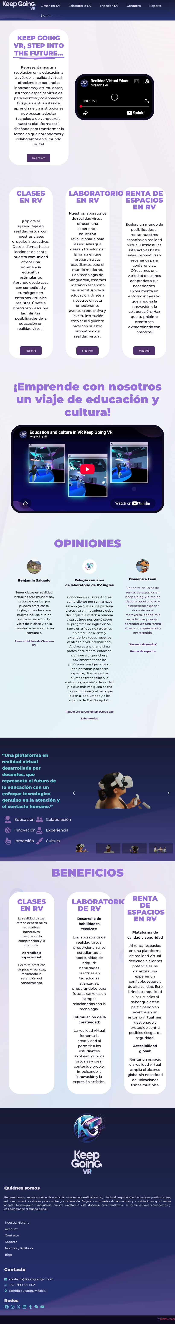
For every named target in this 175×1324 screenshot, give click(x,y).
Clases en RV (50, 6)
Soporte (155, 6)
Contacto (134, 6)
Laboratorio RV (80, 6)
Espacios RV (109, 6)
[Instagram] (12, 1306)
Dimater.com (167, 1319)
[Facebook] (6, 1306)
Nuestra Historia (17, 1223)
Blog (8, 1255)
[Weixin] (36, 1306)
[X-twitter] (18, 1306)
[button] (74, 793)
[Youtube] (42, 1306)
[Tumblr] (30, 1306)
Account (11, 1229)
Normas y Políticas (19, 1248)
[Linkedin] (24, 1306)
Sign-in (46, 16)
